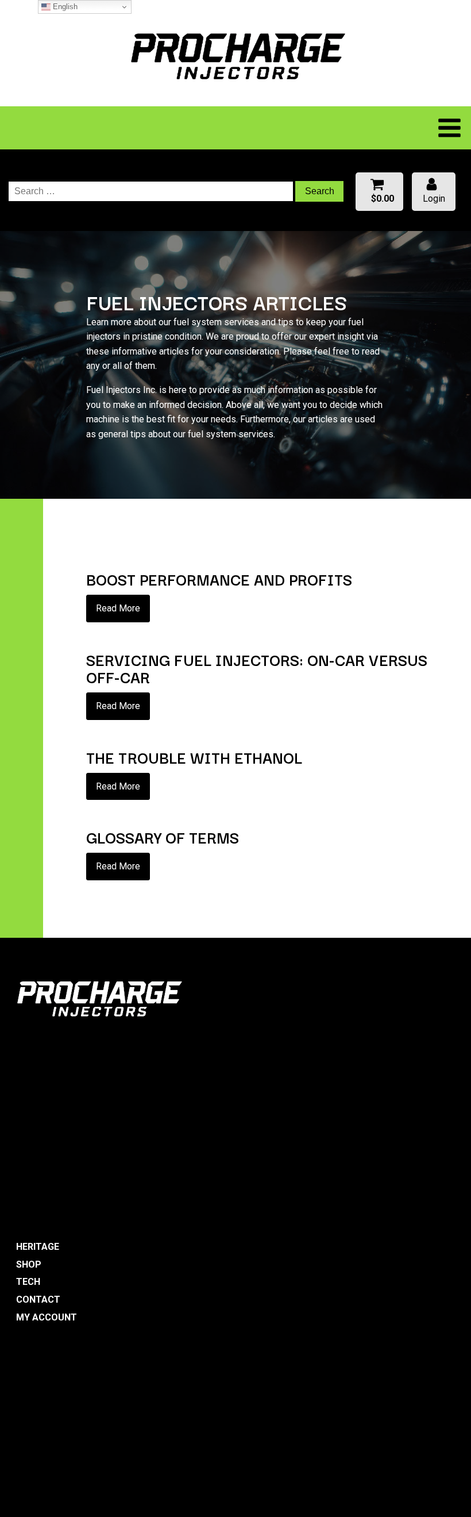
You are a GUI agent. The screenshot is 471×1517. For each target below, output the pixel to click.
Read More (118, 608)
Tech (28, 1281)
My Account (46, 1317)
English (64, 6)
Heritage (37, 1246)
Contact (38, 1299)
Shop (28, 1264)
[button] (379, 191)
